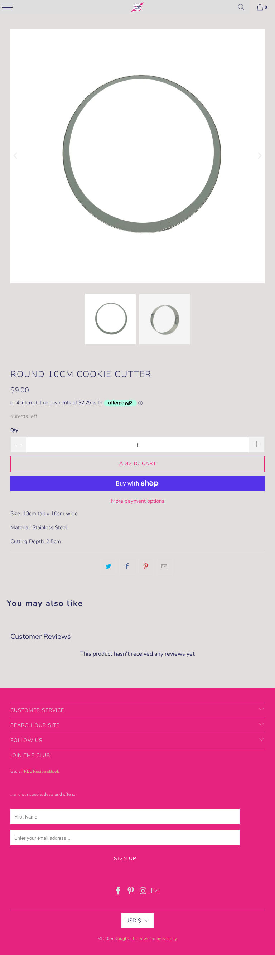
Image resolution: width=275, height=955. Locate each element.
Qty (14, 430)
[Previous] (15, 156)
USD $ (133, 920)
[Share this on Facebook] (127, 566)
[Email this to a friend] (164, 566)
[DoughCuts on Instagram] (143, 891)
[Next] (259, 156)
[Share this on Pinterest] (146, 566)
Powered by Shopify (158, 938)
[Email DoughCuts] (155, 891)
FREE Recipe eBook (40, 771)
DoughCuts (125, 938)
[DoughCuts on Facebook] (118, 891)
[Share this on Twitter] (108, 566)
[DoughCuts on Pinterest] (131, 891)
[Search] (241, 7)
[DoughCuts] (137, 7)
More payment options (137, 501)
